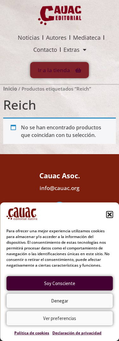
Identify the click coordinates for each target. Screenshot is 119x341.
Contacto (45, 49)
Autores (56, 37)
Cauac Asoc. (59, 175)
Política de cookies (31, 333)
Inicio (10, 88)
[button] (109, 214)
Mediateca (87, 37)
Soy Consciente (59, 283)
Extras (71, 49)
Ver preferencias (59, 318)
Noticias (29, 37)
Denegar (59, 301)
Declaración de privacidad (77, 333)
